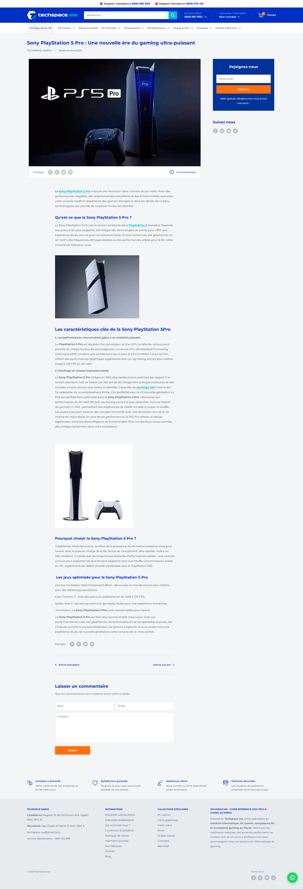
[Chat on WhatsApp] (292, 877)
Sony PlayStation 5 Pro (74, 191)
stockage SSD (146, 387)
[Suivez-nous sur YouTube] (228, 130)
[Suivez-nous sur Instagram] (222, 130)
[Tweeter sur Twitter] (63, 172)
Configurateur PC (41, 28)
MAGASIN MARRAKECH (119, 820)
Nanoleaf (163, 846)
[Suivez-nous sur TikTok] (235, 130)
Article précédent (69, 664)
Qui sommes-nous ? (117, 825)
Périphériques (156, 28)
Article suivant (162, 664)
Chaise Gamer (166, 835)
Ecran (161, 830)
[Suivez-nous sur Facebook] (215, 130)
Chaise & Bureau (226, 28)
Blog (108, 856)
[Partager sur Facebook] (50, 172)
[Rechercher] (173, 15)
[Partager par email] (70, 172)
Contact (110, 851)
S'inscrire (243, 89)
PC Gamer (64, 28)
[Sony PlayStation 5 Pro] (90, 191)
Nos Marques (113, 846)
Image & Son (181, 28)
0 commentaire (186, 172)
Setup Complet (88, 28)
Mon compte (228, 16)
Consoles (202, 28)
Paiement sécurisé (117, 840)
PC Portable (109, 28)
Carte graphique (168, 820)
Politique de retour (117, 835)
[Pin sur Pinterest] (57, 172)
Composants (132, 28)
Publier (72, 750)
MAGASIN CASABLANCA (120, 814)
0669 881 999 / (194, 16)
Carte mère (165, 825)
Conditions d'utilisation (119, 830)
